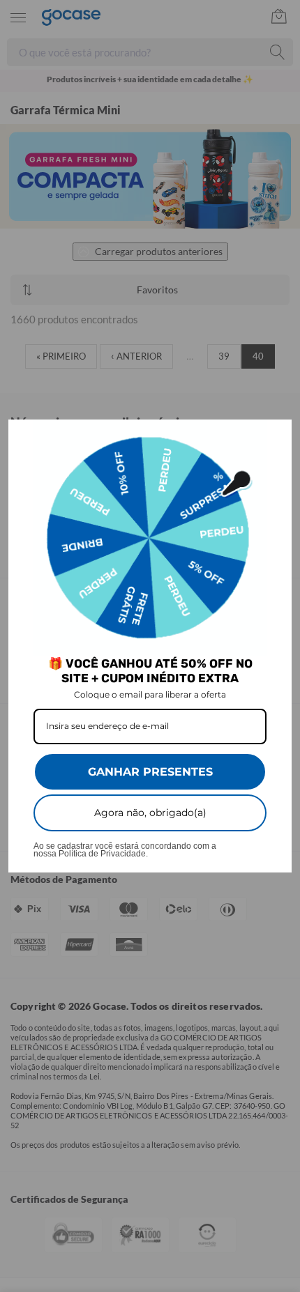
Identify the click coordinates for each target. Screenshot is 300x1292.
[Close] (275, 436)
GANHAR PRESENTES (150, 771)
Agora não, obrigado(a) (150, 812)
